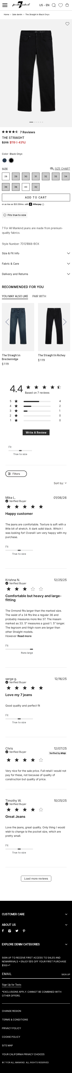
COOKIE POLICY (11, 1036)
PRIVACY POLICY (11, 1028)
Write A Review (36, 432)
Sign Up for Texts (11, 984)
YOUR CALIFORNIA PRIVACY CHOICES (23, 1054)
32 (45, 176)
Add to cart (36, 197)
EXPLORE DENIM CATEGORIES (21, 944)
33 (55, 176)
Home (6, 14)
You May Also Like (15, 296)
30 (25, 176)
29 (15, 176)
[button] (9, 322)
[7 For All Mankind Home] (21, 5)
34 (65, 176)
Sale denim (17, 14)
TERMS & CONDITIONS (15, 1019)
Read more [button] (24, 636)
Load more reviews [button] (36, 878)
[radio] (4, 160)
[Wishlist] (61, 5)
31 (36, 176)
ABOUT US (9, 924)
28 (5, 176)
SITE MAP (7, 1045)
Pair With (39, 296)
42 (35, 187)
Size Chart (62, 168)
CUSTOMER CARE (13, 914)
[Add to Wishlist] (67, 23)
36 (5, 187)
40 (25, 187)
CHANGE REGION (11, 1011)
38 (15, 187)
